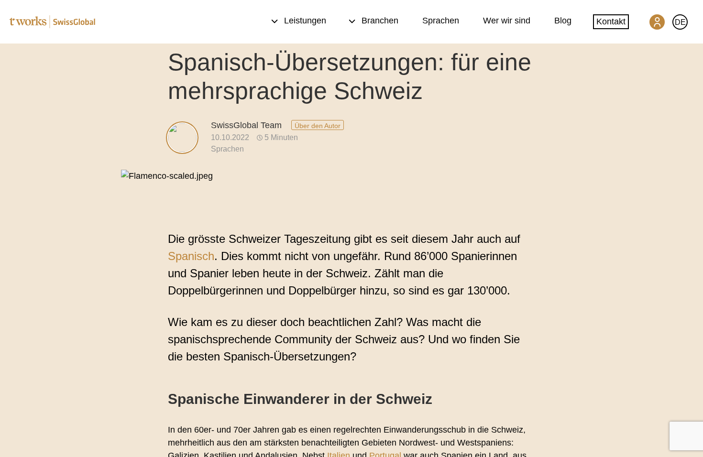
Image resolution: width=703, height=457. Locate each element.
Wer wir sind (506, 20)
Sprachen (440, 20)
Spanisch (191, 256)
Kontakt (611, 21)
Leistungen (305, 20)
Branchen (380, 20)
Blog (562, 20)
